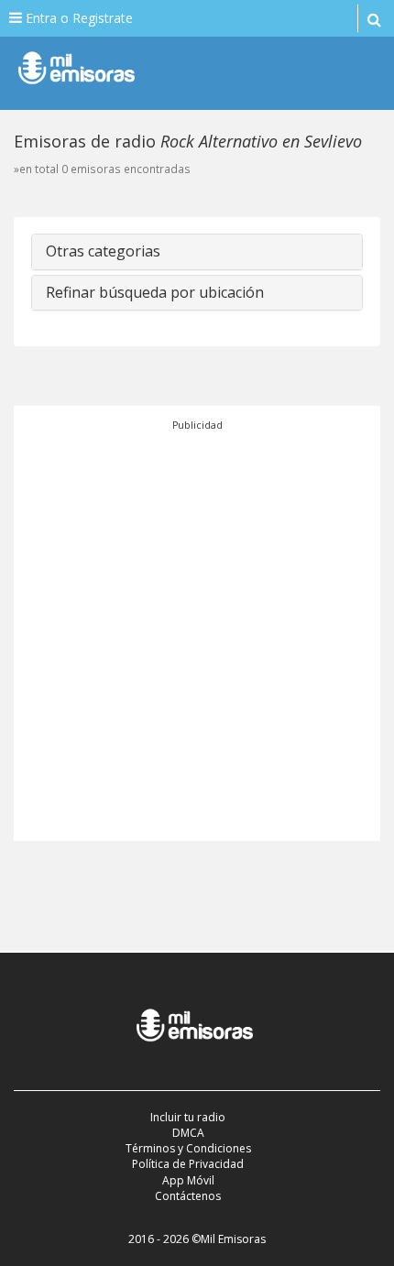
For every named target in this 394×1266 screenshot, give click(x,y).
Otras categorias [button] (103, 251)
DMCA (188, 1132)
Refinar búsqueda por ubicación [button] (155, 292)
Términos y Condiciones (188, 1148)
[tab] (197, 252)
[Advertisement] (197, 630)
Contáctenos (188, 1196)
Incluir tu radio (187, 1117)
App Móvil (188, 1180)
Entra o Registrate (77, 18)
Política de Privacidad (188, 1164)
